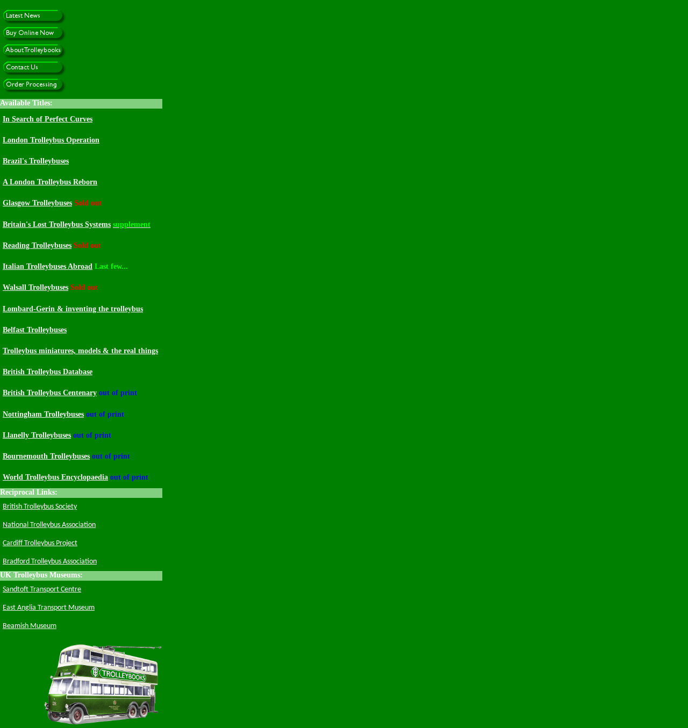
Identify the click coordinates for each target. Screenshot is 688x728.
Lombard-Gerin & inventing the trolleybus (73, 309)
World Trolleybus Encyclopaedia (55, 477)
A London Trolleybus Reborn (50, 182)
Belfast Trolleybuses (35, 330)
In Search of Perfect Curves (47, 119)
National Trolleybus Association (49, 525)
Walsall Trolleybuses (35, 287)
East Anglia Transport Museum (49, 608)
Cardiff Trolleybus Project (40, 543)
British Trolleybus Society (40, 507)
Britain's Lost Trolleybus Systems (57, 224)
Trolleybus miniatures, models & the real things (80, 351)
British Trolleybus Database (47, 372)
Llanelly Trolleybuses (37, 435)
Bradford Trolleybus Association (50, 562)
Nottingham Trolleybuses (43, 414)
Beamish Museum (29, 626)
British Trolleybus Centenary (50, 393)
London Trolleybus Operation (51, 140)
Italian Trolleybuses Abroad (47, 266)
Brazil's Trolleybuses (36, 161)
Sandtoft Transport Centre (42, 590)
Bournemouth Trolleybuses (46, 456)
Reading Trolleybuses (37, 245)
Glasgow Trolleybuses (37, 203)
